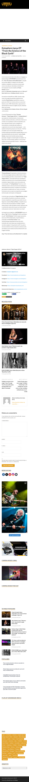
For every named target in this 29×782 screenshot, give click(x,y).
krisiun (3, 745)
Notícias (10, 45)
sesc (14, 753)
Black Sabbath (22, 736)
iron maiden (17, 743)
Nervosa (13, 747)
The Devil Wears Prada (7, 757)
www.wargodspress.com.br (20, 289)
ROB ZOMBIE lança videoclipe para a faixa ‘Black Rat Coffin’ (19, 650)
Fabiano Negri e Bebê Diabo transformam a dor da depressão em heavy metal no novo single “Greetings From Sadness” (19, 631)
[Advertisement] (14, 24)
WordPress (9, 780)
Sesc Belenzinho (19, 753)
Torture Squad (21, 757)
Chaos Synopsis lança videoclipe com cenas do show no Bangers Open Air (14, 322)
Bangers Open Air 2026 (7, 736)
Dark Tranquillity (19, 739)
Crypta (13, 739)
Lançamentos (5, 45)
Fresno (24, 741)
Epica (16, 741)
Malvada (20, 745)
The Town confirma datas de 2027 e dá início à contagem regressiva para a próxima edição (19, 642)
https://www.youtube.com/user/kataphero (17, 282)
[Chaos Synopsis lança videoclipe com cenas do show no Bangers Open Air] (14, 312)
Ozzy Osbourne (11, 749)
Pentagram (17, 749)
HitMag (15, 780)
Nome (4, 439)
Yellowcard (4, 759)
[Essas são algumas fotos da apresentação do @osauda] (14, 494)
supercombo (4, 755)
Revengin (12, 751)
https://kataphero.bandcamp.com (15, 285)
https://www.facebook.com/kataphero (16, 275)
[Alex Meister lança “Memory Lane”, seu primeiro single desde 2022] (14, 336)
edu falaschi (4, 741)
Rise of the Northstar (19, 751)
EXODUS (20, 741)
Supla (10, 755)
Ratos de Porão (5, 751)
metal (24, 745)
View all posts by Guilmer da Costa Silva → (18, 403)
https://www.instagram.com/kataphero (16, 278)
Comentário (5, 420)
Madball (15, 745)
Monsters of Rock (6, 747)
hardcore (11, 743)
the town (15, 757)
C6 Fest (4, 739)
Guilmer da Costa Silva (17, 56)
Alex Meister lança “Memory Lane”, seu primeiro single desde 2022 (12, 346)
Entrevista (11, 741)
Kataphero (8, 296)
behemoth (16, 736)
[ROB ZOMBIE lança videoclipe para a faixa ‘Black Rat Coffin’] (14, 361)
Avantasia (15, 734)
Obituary (4, 749)
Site (3, 452)
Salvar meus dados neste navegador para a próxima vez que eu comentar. (14, 461)
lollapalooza (9, 745)
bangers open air (21, 734)
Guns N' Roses (5, 743)
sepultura (10, 753)
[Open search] (25, 40)
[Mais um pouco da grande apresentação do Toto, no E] (14, 520)
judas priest (23, 743)
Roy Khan (4, 753)
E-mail (4, 445)
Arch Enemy (8, 734)
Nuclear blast (19, 747)
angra (3, 734)
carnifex (8, 739)
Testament (15, 755)
